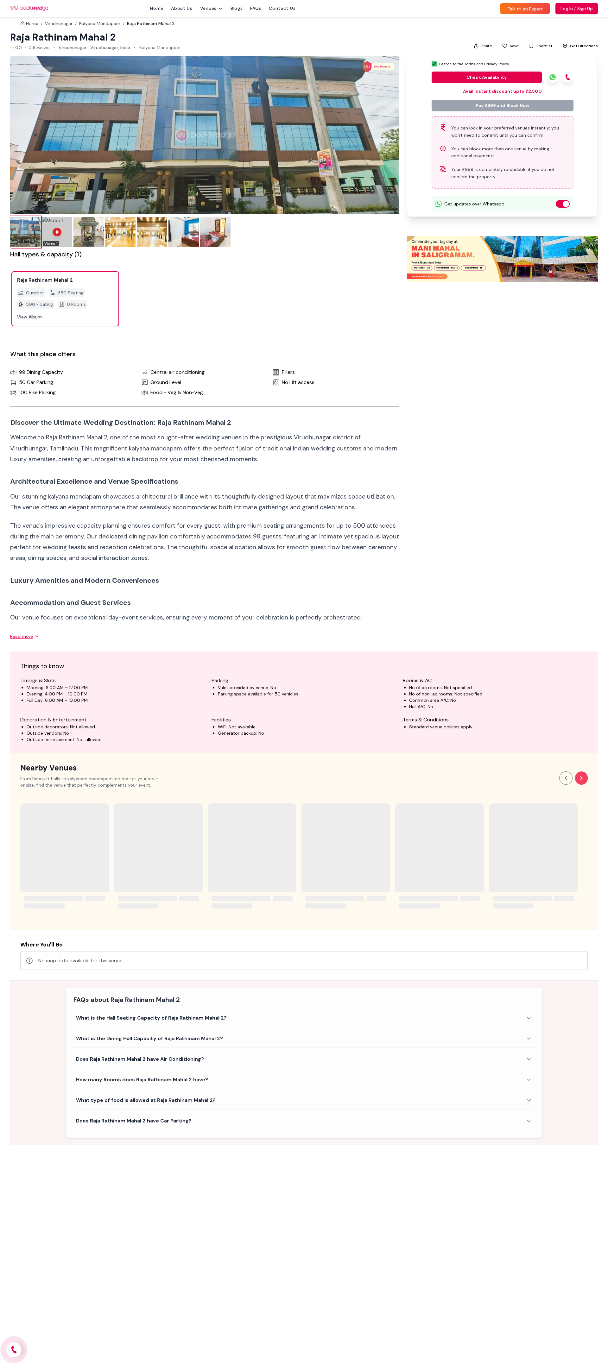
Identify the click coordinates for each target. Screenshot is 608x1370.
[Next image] (388, 135)
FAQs (255, 8)
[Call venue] (14, 1349)
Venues (208, 8)
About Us (182, 8)
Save (514, 45)
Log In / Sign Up (576, 8)
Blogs (237, 8)
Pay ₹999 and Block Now (502, 105)
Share (486, 45)
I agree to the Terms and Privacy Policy (474, 63)
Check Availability (486, 77)
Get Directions (584, 45)
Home (156, 8)
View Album (29, 317)
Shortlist (544, 45)
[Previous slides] (566, 778)
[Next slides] (581, 778)
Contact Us (282, 8)
